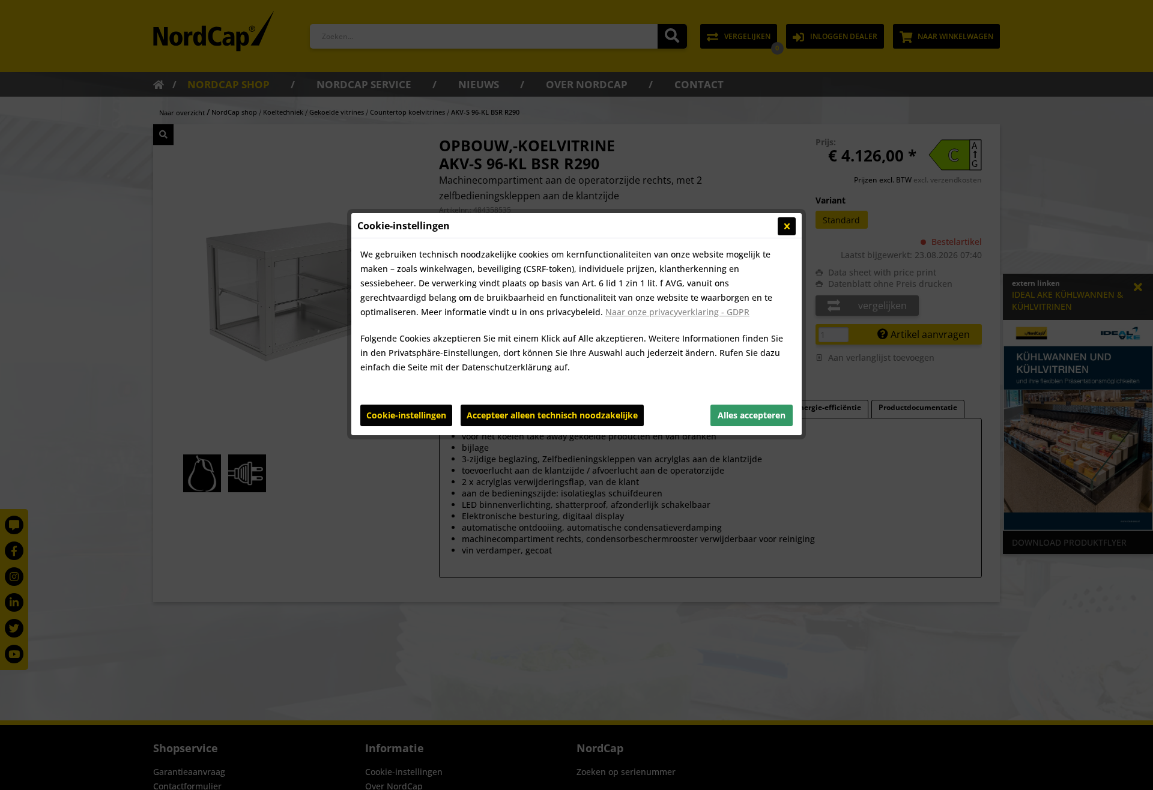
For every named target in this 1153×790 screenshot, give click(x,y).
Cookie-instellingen (406, 415)
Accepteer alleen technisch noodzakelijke (552, 415)
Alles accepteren (751, 415)
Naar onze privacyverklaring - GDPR (677, 312)
